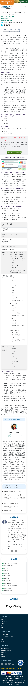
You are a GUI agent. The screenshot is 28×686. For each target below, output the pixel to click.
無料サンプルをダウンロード (7, 2)
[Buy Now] (21, 1)
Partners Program (6, 650)
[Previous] (11, 551)
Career (3, 623)
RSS (2, 625)
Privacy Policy (5, 634)
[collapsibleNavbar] (25, 7)
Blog (2, 654)
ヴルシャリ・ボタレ (14, 432)
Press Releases (5, 649)
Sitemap (3, 656)
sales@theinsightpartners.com (16, 680)
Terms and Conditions (7, 636)
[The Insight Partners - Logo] (7, 6)
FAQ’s (2, 640)
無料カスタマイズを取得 (14, 152)
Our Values (4, 642)
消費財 (18, 29)
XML (2, 627)
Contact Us (4, 621)
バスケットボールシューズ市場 (11, 31)
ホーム (3, 29)
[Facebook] (2, 665)
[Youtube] (13, 665)
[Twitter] (6, 665)
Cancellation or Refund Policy (9, 638)
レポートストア (10, 29)
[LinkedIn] (10, 665)
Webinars (3, 652)
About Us (3, 619)
